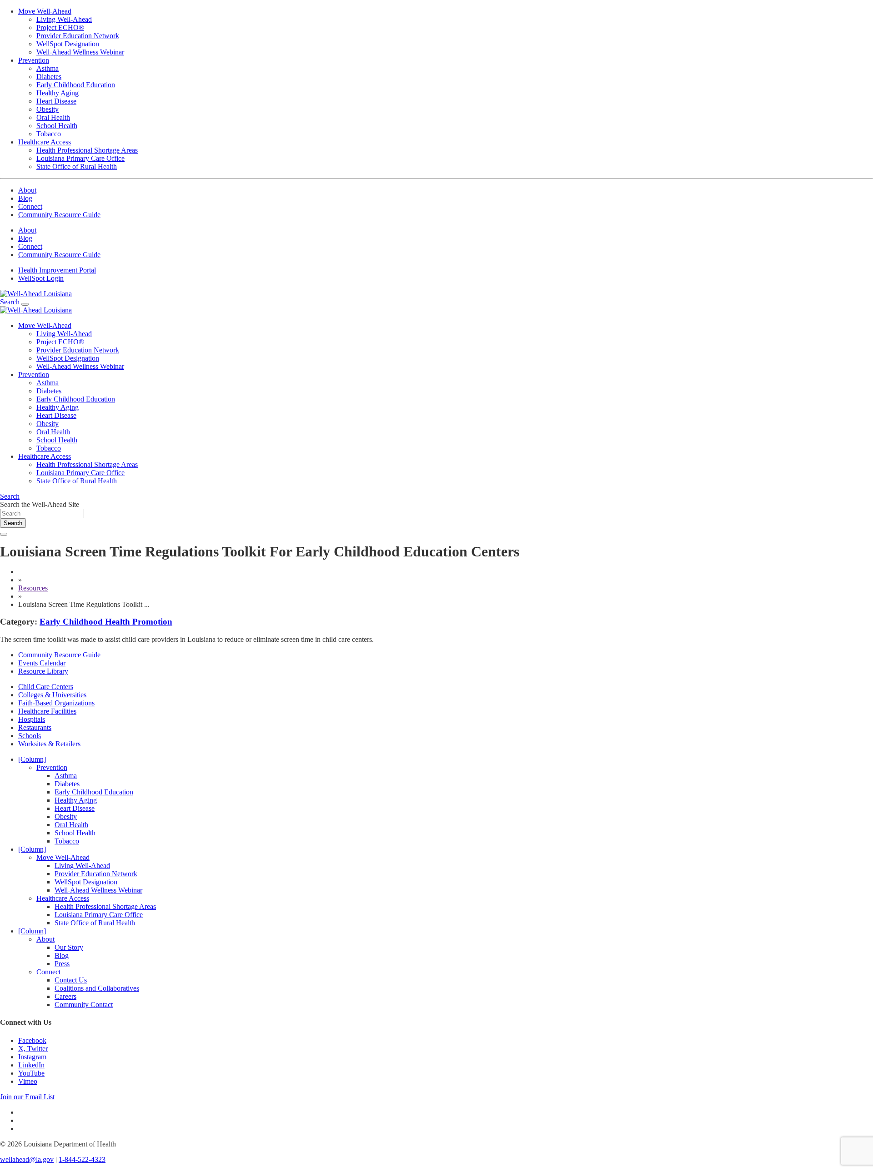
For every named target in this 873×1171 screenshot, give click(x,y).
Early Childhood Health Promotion (106, 621)
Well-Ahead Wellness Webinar (80, 52)
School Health (56, 125)
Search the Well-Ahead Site (39, 504)
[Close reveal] (3, 534)
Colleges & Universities (52, 695)
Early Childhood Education (75, 85)
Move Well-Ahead (44, 11)
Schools (29, 735)
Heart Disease (56, 101)
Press (62, 964)
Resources (33, 588)
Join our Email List (27, 1097)
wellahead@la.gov (27, 1159)
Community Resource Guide (59, 214)
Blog (25, 198)
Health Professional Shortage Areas (87, 150)
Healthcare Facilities (47, 711)
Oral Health (53, 117)
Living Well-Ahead (64, 19)
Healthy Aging (57, 93)
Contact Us (71, 980)
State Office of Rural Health (76, 166)
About (27, 190)
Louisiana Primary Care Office (80, 158)
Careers (65, 996)
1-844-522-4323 (82, 1159)
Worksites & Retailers (49, 744)
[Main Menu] (25, 304)
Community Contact (84, 1004)
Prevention (33, 60)
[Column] (32, 759)
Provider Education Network (77, 36)
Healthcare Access (44, 142)
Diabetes (48, 76)
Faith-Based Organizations (56, 703)
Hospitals (31, 719)
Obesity (47, 109)
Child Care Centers (45, 686)
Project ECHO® (60, 27)
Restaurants (34, 727)
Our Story (69, 947)
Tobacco (48, 134)
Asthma (47, 68)
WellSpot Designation (67, 44)
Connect (30, 206)
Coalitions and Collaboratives (97, 988)
